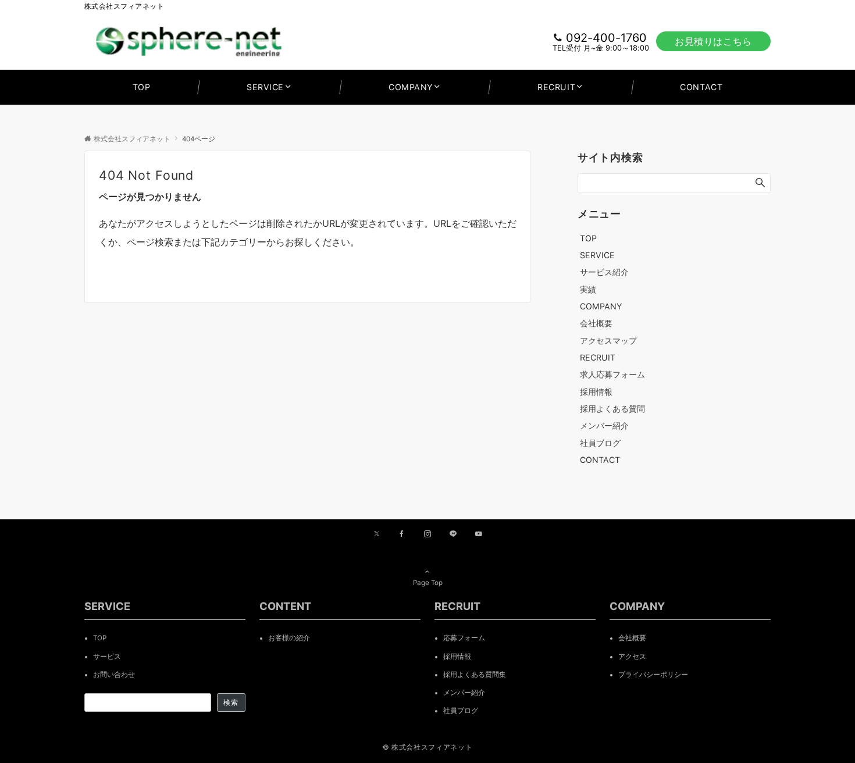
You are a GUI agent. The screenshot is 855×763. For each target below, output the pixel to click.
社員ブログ (600, 443)
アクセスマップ (608, 340)
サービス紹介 (604, 272)
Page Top (428, 583)
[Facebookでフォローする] (401, 534)
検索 (230, 702)
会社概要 (596, 323)
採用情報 (596, 392)
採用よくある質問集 (474, 675)
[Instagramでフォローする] (427, 534)
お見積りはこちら (713, 41)
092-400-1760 (606, 38)
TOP (99, 638)
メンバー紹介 (604, 425)
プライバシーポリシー (653, 675)
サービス (107, 657)
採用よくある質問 (612, 408)
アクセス (632, 657)
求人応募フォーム (612, 374)
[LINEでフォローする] (453, 534)
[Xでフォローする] (376, 534)
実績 (588, 289)
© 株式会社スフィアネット (427, 747)
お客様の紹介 (289, 638)
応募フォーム (464, 638)
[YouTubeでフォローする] (478, 534)
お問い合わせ (114, 675)
